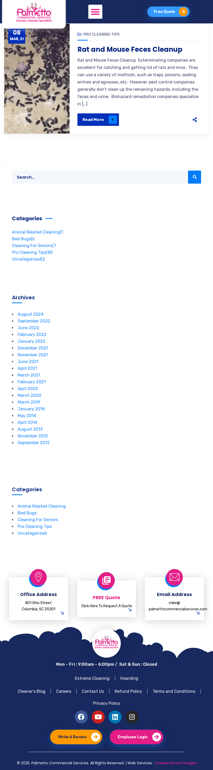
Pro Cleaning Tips (101, 34)
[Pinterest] (167, 119)
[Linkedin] (115, 716)
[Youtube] (98, 716)
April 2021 (27, 368)
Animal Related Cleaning (37, 232)
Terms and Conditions (174, 691)
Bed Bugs (23, 238)
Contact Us (93, 691)
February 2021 (32, 381)
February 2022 (32, 334)
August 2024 (31, 314)
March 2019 (29, 402)
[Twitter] (156, 119)
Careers (63, 691)
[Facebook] (145, 119)
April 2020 (28, 388)
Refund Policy (128, 691)
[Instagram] (131, 716)
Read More (93, 119)
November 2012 (33, 435)
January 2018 (31, 408)
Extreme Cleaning (92, 678)
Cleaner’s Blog (31, 691)
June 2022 (28, 327)
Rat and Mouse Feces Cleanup (129, 49)
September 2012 (34, 442)
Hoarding (129, 678)
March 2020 (29, 395)
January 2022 (31, 341)
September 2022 (34, 321)
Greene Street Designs (176, 763)
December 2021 (33, 348)
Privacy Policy (106, 703)
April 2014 (27, 422)
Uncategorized (28, 259)
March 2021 (29, 375)
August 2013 (30, 429)
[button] (95, 12)
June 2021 (28, 361)
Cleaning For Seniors (34, 245)
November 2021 (33, 354)
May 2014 (27, 415)
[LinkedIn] (178, 119)
